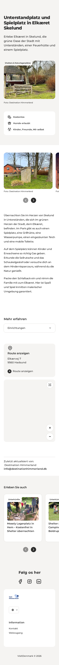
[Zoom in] (50, 428)
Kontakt (13, 628)
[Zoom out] (50, 436)
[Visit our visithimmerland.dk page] (29, 581)
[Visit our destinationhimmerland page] (39, 581)
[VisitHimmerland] (14, 596)
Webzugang (16, 632)
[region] (29, 411)
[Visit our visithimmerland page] (20, 581)
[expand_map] (49, 384)
